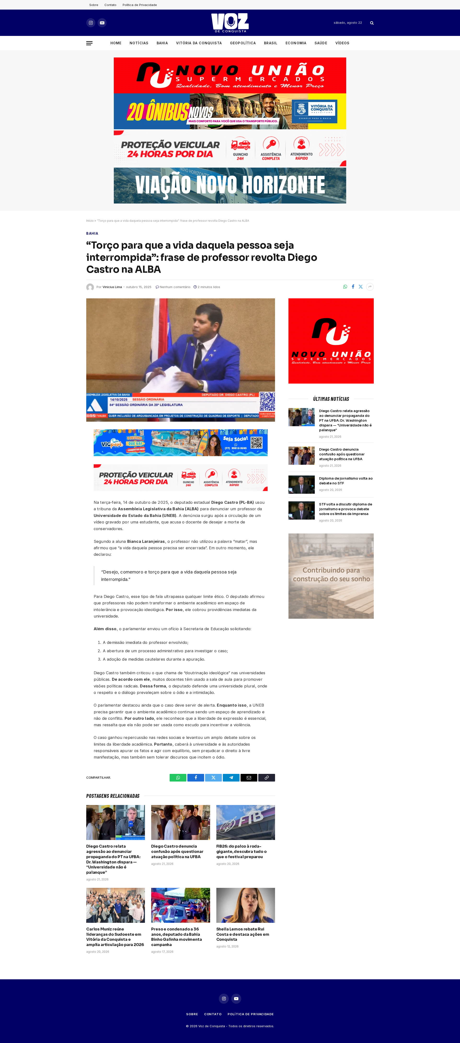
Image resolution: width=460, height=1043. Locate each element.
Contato (110, 5)
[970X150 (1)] (230, 128)
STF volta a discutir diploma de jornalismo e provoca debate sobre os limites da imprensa (345, 509)
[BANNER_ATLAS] (230, 165)
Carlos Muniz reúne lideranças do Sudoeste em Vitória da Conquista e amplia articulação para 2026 (115, 937)
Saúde (321, 43)
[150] (181, 454)
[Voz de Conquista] (230, 23)
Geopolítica (243, 43)
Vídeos (342, 43)
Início (90, 220)
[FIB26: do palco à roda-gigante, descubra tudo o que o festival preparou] (245, 822)
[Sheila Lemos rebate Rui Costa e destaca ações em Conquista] (245, 905)
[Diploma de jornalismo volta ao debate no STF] (301, 485)
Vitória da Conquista (199, 43)
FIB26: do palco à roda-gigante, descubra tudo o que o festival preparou (241, 851)
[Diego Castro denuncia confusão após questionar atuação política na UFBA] (180, 822)
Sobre (93, 5)
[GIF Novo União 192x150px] (230, 75)
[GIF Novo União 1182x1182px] (331, 382)
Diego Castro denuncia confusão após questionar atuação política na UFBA (177, 851)
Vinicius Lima (112, 287)
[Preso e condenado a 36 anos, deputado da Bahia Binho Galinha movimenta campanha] (180, 905)
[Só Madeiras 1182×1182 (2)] (331, 617)
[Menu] (89, 43)
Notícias (139, 43)
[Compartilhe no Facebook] (352, 287)
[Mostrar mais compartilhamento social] (370, 287)
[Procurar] (371, 22)
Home (115, 43)
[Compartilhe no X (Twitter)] (360, 287)
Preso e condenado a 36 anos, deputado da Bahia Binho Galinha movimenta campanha (176, 937)
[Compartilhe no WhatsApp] (345, 287)
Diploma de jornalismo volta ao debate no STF (346, 480)
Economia (296, 43)
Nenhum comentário (175, 287)
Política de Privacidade (140, 5)
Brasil (270, 43)
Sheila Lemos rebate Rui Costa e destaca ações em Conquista (242, 934)
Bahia (162, 43)
